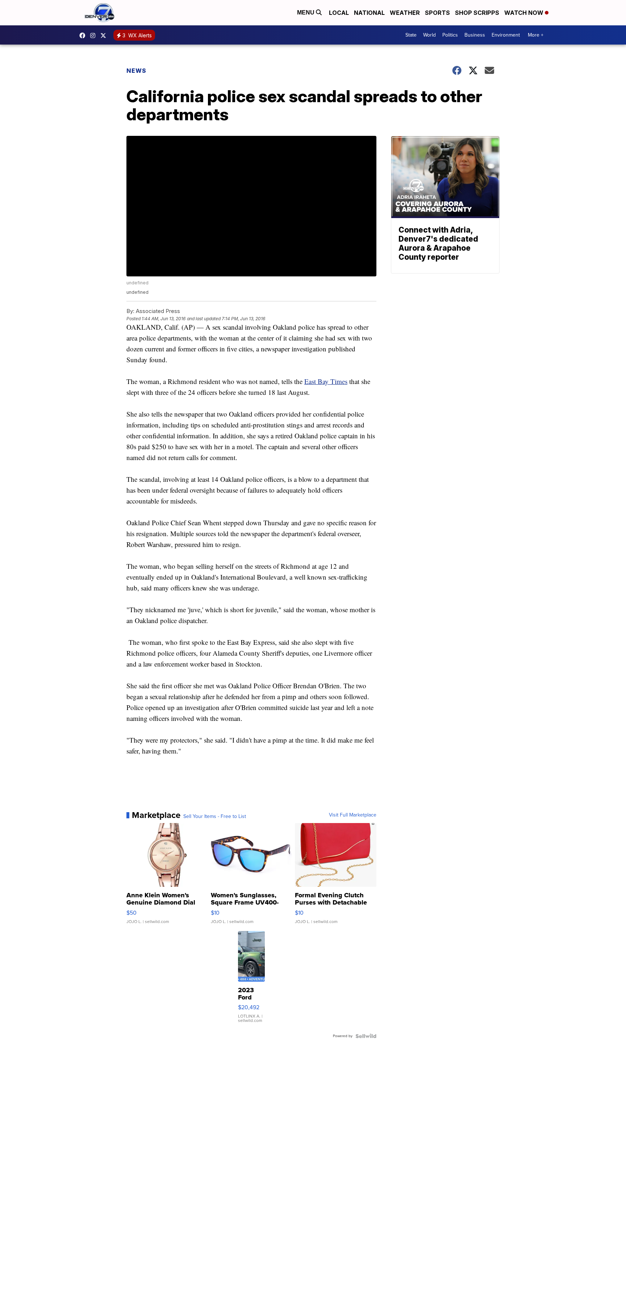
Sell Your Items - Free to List (214, 816)
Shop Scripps (477, 12)
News (136, 70)
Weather (405, 12)
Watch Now (524, 12)
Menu (306, 12)
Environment (506, 35)
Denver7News (84, 35)
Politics (450, 35)
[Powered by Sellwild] (365, 1036)
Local (339, 12)
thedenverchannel (94, 35)
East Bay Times (325, 381)
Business (474, 35)
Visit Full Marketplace (352, 815)
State (411, 35)
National (369, 12)
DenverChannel (105, 35)
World (429, 35)
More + (535, 35)
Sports (437, 12)
